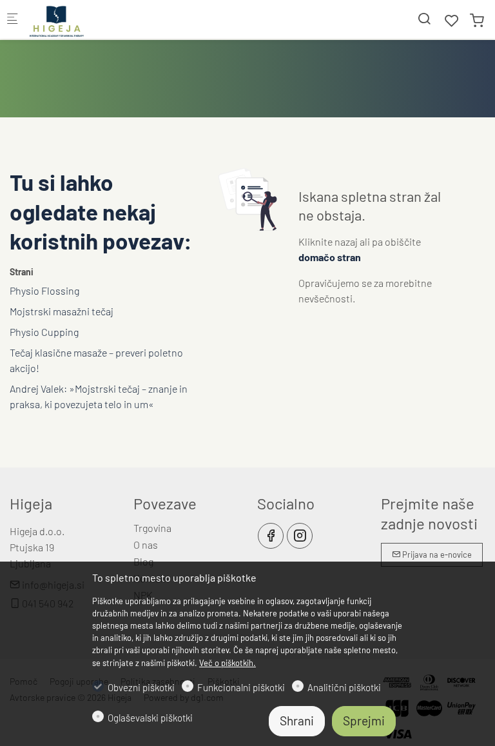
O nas (145, 544)
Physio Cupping (44, 332)
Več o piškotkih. (227, 663)
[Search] (424, 18)
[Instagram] (300, 536)
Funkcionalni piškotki (241, 687)
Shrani (297, 720)
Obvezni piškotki (141, 687)
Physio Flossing (44, 290)
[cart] (477, 20)
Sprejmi (364, 720)
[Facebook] (271, 536)
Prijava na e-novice (436, 554)
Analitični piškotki (344, 687)
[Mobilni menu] (12, 19)
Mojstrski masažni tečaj (61, 311)
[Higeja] (81, 19)
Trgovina (152, 528)
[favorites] (452, 20)
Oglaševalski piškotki (150, 717)
